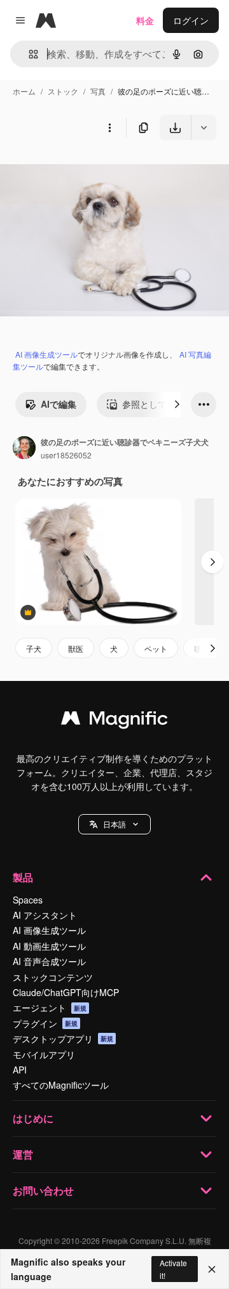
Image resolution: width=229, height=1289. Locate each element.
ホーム (24, 91)
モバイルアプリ (44, 1054)
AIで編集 (58, 404)
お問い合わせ (43, 1190)
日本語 (114, 824)
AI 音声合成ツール (49, 961)
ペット (155, 648)
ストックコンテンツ (53, 977)
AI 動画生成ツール (49, 946)
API (20, 1069)
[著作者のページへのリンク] (24, 449)
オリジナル (87, 169)
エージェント (50, 1007)
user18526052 (66, 455)
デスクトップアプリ (63, 1038)
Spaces (28, 899)
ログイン (191, 20)
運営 (23, 1154)
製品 (23, 877)
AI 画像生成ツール (46, 354)
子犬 (33, 648)
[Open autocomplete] (28, 54)
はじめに (33, 1118)
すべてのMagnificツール (61, 1084)
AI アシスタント (45, 915)
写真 (98, 91)
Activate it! (173, 1268)
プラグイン (45, 1023)
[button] (114, 824)
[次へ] (176, 404)
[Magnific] (114, 720)
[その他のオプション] (109, 127)
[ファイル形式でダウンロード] (203, 127)
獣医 (75, 648)
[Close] (211, 1269)
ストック (63, 91)
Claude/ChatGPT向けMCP (66, 992)
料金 (145, 20)
